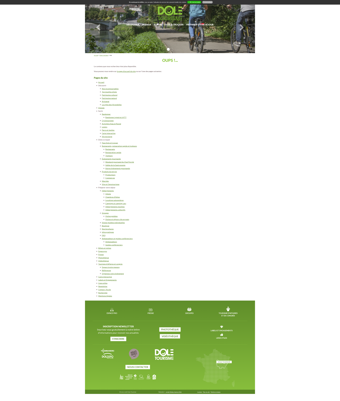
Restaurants (110, 149)
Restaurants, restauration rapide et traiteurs (119, 146)
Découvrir (133, 24)
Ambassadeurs (111, 242)
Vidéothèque (103, 261)
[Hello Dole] (134, 354)
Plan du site (206, 392)
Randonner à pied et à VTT (115, 117)
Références (106, 270)
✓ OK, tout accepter (194, 2)
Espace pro (102, 251)
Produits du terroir (109, 171)
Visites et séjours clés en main (117, 219)
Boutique (105, 226)
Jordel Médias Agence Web (174, 392)
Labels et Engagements (107, 280)
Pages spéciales (103, 55)
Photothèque (103, 258)
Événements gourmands (111, 159)
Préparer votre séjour (199, 24)
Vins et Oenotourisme (110, 184)
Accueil (96, 55)
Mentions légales (105, 296)
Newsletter (102, 286)
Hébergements (108, 191)
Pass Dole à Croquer (110, 143)
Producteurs (110, 175)
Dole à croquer (174, 24)
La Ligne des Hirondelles (112, 105)
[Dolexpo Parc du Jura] (107, 355)
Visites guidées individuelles (113, 222)
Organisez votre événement (113, 273)
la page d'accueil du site (126, 71)
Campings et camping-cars (115, 203)
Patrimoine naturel (109, 98)
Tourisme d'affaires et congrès (110, 264)
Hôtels (108, 194)
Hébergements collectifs (115, 210)
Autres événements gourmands (117, 168)
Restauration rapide (113, 152)
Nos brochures (108, 229)
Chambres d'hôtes (112, 197)
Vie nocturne (107, 136)
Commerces (110, 178)
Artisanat (105, 101)
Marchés (105, 181)
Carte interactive (108, 133)
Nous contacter (137, 367)
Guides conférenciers (114, 245)
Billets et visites (104, 248)
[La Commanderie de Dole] (107, 351)
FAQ (103, 235)
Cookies (199, 392)
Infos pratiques (108, 232)
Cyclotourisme (108, 120)
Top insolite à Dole (109, 92)
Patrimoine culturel (109, 95)
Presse (101, 254)
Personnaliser (207, 2)
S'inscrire (118, 338)
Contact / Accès (104, 289)
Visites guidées (111, 216)
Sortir (158, 24)
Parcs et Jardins (108, 130)
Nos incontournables (110, 89)
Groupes (105, 213)
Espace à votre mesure (111, 267)
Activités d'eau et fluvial (111, 124)
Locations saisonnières (114, 200)
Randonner (106, 114)
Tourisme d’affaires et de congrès (228, 314)
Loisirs (104, 127)
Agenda (146, 24)
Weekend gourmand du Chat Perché (119, 162)
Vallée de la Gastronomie (115, 165)
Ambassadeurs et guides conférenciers (117, 238)
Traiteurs (109, 156)
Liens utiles (102, 283)
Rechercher (102, 293)
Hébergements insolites (115, 207)
